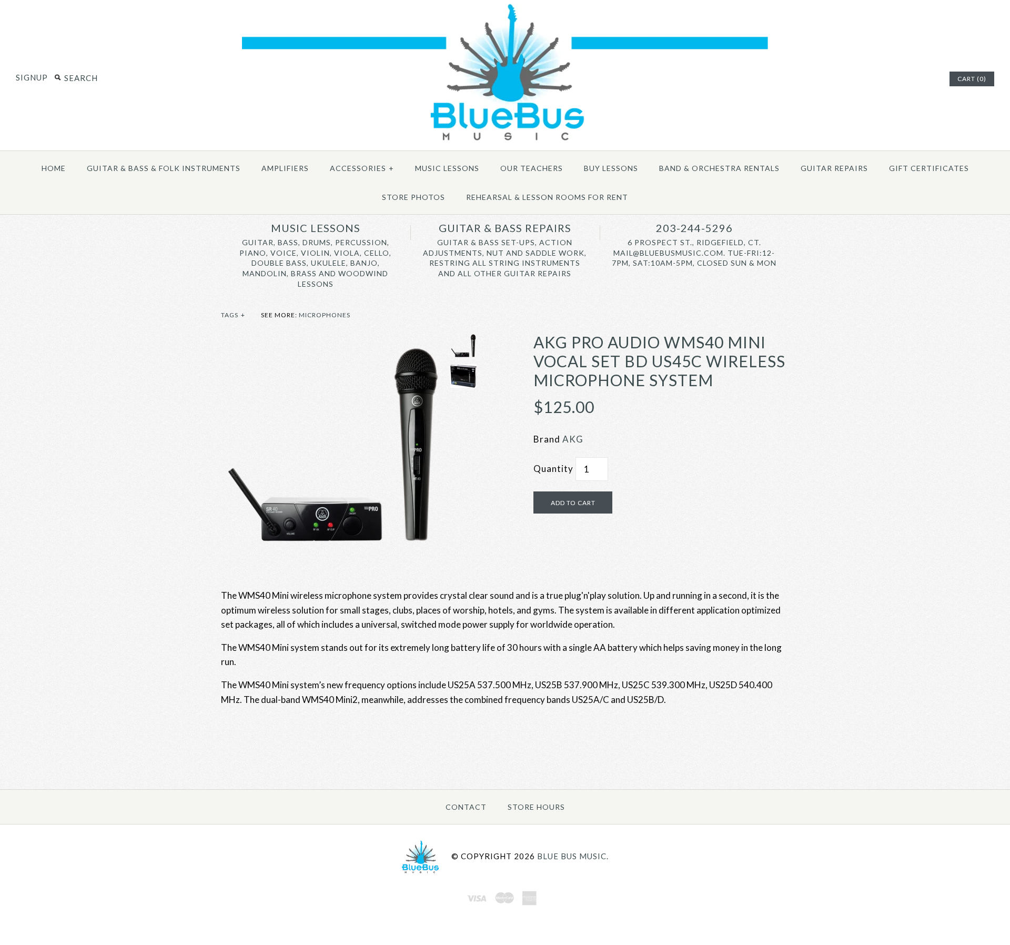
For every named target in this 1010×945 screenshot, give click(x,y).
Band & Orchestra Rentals (719, 168)
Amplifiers (285, 168)
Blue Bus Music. (573, 856)
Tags (233, 315)
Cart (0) (971, 79)
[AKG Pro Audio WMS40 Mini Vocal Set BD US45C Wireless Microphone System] (333, 339)
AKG (572, 439)
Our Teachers (531, 168)
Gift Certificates (929, 168)
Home (54, 168)
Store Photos (413, 197)
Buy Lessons (611, 168)
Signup (32, 77)
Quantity (553, 468)
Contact (466, 806)
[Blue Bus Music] (505, 140)
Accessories (362, 168)
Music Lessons (447, 168)
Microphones (324, 315)
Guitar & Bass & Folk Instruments (163, 168)
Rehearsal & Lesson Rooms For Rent (547, 197)
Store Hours (536, 806)
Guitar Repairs (834, 168)
